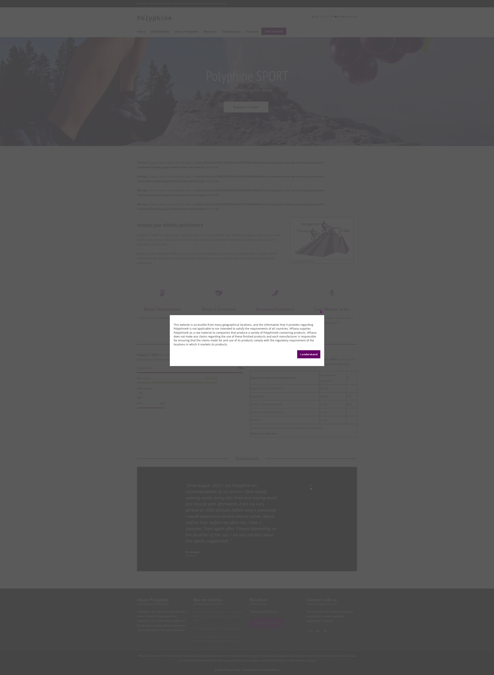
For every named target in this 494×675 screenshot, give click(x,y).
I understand (308, 354)
